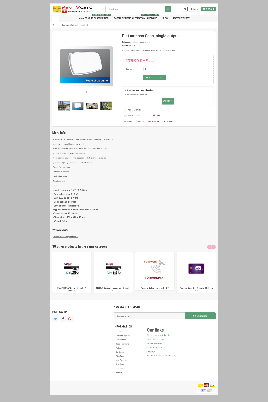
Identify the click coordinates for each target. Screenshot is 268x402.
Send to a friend (134, 115)
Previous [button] (209, 247)
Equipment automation (156, 347)
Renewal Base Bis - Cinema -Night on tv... (196, 289)
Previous (55, 106)
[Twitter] (55, 319)
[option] (72, 272)
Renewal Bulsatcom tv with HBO (155, 288)
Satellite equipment (154, 343)
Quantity (129, 69)
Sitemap (119, 372)
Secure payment (122, 344)
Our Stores (120, 352)
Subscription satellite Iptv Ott (158, 335)
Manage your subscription (94, 17)
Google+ (155, 121)
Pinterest (169, 121)
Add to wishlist (134, 110)
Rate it (168, 101)
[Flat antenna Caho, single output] (64, 106)
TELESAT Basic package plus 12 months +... (113, 289)
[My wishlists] (185, 9)
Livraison (119, 332)
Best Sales (120, 364)
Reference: (127, 42)
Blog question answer (155, 339)
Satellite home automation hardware (136, 17)
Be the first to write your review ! (65, 237)
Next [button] (213, 247)
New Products (121, 360)
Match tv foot (181, 18)
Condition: (126, 46)
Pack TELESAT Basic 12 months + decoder (71, 289)
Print (158, 115)
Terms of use (121, 340)
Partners (119, 348)
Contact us (120, 368)
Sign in (195, 9)
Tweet (129, 121)
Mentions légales (123, 336)
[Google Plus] (70, 319)
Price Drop (120, 356)
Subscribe (201, 316)
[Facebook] (63, 319)
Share (140, 121)
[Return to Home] (53, 25)
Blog (165, 18)
